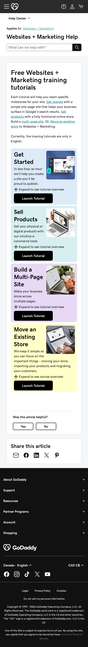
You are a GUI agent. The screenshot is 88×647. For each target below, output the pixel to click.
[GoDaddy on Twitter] (37, 576)
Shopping (10, 532)
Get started (54, 101)
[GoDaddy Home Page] (20, 547)
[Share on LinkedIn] (36, 455)
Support (9, 490)
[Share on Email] (16, 455)
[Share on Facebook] (26, 455)
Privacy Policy (42, 590)
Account (9, 522)
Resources (10, 500)
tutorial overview (41, 189)
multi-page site (32, 121)
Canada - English (15, 565)
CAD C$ (74, 565)
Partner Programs (16, 511)
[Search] (76, 47)
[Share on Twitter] (47, 455)
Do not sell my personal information (44, 598)
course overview (41, 376)
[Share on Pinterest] (57, 455)
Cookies (61, 590)
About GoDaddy (14, 479)
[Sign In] (72, 6)
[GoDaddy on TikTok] (27, 576)
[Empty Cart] (81, 6)
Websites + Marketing (38, 28)
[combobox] (39, 47)
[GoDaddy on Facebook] (6, 576)
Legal (25, 590)
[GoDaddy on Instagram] (17, 576)
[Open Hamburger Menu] (5, 6)
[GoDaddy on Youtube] (47, 576)
